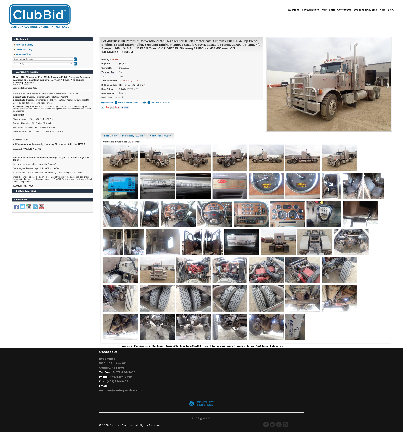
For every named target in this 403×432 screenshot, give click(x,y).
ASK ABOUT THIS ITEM (160, 102)
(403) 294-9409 (117, 381)
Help (383, 9)
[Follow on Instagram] (28, 206)
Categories (276, 345)
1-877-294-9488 (123, 372)
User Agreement (226, 345)
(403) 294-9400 (120, 377)
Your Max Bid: (108, 72)
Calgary (201, 418)
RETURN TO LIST (125, 102)
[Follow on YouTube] (41, 206)
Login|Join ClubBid (365, 9)
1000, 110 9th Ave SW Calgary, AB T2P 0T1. (112, 365)
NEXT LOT (138, 102)
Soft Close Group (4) (161, 135)
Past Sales (262, 345)
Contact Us (344, 9)
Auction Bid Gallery (24, 45)
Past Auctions (311, 9)
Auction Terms (245, 345)
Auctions (293, 9)
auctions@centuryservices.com (120, 390)
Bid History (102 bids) (133, 135)
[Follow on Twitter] (22, 206)
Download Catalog (24, 49)
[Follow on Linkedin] (35, 206)
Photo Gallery (110, 135)
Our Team (328, 9)
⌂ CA (391, 9)
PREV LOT (108, 102)
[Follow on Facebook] (16, 206)
